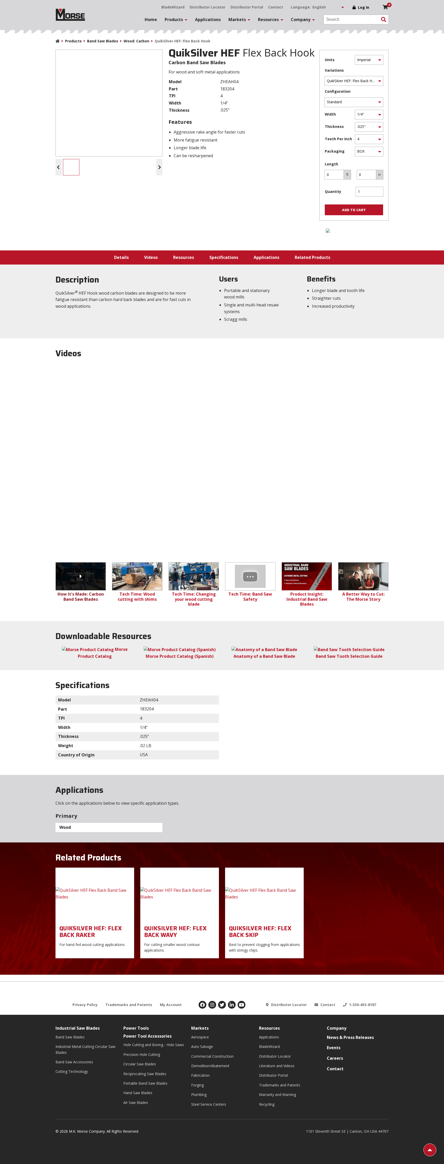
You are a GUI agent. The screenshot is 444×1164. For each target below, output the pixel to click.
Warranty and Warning (277, 1094)
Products (73, 41)
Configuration (337, 91)
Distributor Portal (246, 7)
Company (336, 1028)
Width (330, 114)
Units (330, 59)
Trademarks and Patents (128, 1004)
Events (333, 1047)
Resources (183, 257)
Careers (335, 1058)
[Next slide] (159, 167)
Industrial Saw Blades (77, 1028)
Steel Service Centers (208, 1104)
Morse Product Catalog (103, 652)
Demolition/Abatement (210, 1065)
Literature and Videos (276, 1065)
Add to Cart (354, 210)
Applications (208, 19)
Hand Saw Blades (137, 1092)
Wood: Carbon (136, 41)
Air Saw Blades (135, 1102)
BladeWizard (172, 7)
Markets (200, 1028)
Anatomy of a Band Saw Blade (264, 656)
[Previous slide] (58, 167)
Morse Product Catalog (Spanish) (180, 656)
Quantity (333, 191)
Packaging (335, 151)
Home (151, 19)
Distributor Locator (207, 7)
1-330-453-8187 (362, 1004)
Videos (151, 257)
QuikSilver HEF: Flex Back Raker (90, 932)
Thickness (334, 126)
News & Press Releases (350, 1037)
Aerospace (200, 1037)
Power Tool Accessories (147, 1036)
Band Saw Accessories (74, 1061)
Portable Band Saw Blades (145, 1083)
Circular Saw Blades (139, 1064)
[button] (71, 167)
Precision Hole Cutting (141, 1054)
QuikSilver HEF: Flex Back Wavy (175, 932)
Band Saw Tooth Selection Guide (349, 656)
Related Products (312, 257)
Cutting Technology (71, 1071)
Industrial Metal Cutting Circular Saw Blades (85, 1049)
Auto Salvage (202, 1046)
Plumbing (199, 1094)
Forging (197, 1085)
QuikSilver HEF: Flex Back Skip (260, 932)
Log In (363, 7)
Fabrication (200, 1075)
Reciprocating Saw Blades (144, 1073)
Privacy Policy (85, 1004)
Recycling (266, 1104)
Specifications (223, 257)
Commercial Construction (212, 1056)
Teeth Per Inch (338, 138)
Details (121, 257)
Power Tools (136, 1028)
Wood (65, 827)
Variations (334, 70)
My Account (171, 1004)
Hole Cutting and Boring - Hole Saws (153, 1044)
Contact (275, 7)
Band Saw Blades (102, 41)
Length (331, 164)
